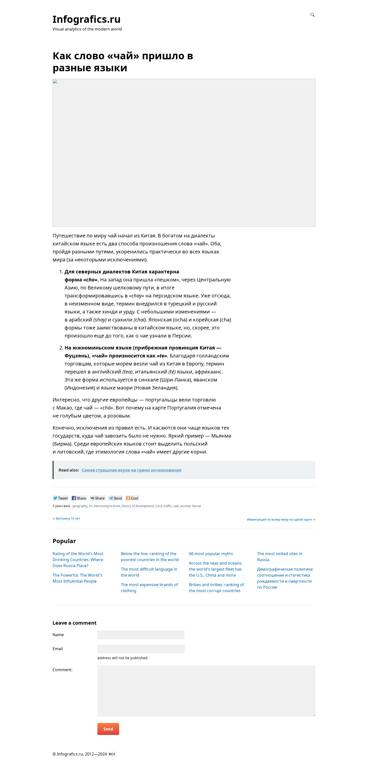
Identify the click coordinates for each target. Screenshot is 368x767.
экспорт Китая (190, 506)
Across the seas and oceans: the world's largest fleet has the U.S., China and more (215, 569)
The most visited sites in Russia (279, 556)
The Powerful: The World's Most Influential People (77, 578)
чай (176, 506)
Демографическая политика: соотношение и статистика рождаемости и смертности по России (285, 578)
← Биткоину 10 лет (66, 518)
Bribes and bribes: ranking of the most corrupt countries (216, 587)
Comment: (62, 669)
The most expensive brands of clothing (149, 587)
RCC (112, 754)
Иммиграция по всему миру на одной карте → (281, 519)
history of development (138, 506)
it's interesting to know (104, 506)
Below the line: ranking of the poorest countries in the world (150, 556)
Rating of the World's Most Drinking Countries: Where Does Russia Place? (78, 559)
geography (79, 506)
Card (158, 506)
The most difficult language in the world (149, 572)
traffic (167, 506)
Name (58, 634)
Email (58, 648)
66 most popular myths (211, 553)
